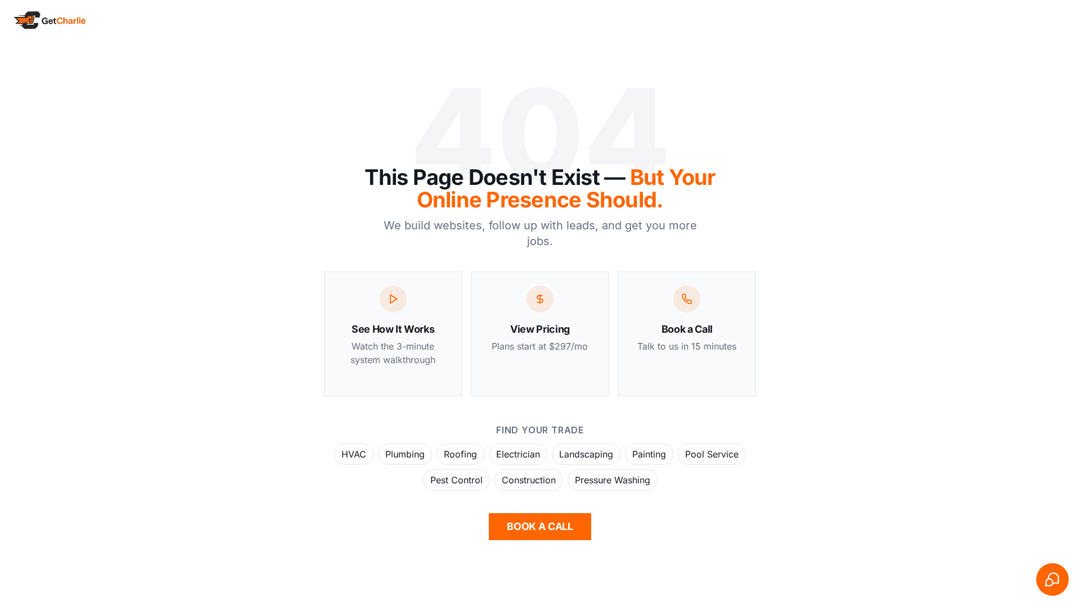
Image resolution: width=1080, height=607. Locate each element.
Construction (529, 480)
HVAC (353, 454)
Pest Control (456, 480)
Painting (649, 454)
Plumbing (405, 454)
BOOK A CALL (540, 526)
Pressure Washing (612, 480)
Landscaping (586, 454)
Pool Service (712, 454)
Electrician (518, 454)
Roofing (460, 454)
